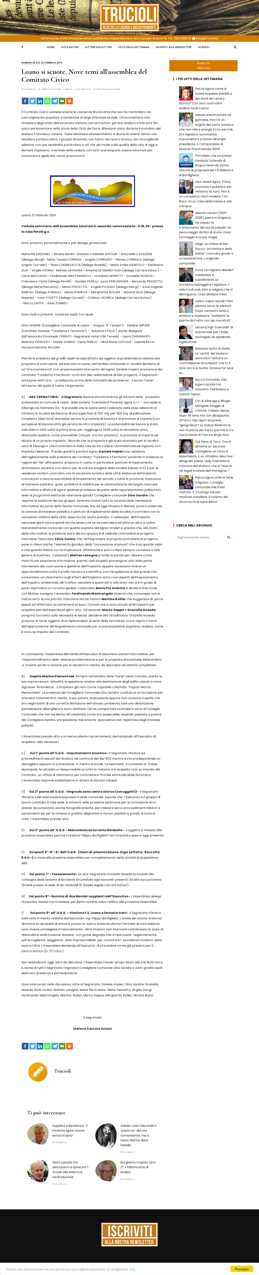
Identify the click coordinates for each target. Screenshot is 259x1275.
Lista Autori (70, 47)
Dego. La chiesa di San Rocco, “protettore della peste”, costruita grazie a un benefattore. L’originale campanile (206, 253)
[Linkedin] (40, 101)
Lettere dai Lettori (98, 47)
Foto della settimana (133, 47)
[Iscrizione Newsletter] (129, 1235)
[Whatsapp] (47, 101)
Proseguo (242, 1268)
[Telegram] (54, 101)
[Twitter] (32, 101)
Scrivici (204, 47)
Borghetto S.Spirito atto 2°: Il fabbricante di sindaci (137, 1167)
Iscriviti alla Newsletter (174, 47)
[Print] (69, 101)
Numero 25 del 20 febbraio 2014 (41, 62)
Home (51, 47)
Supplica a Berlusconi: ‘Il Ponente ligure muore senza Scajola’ (69, 1130)
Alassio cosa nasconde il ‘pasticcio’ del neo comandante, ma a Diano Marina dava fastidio (138, 1135)
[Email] (62, 101)
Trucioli (86, 89)
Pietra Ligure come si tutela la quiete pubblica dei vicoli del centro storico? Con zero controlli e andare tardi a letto (205, 98)
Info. (133, 1269)
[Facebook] (25, 101)
